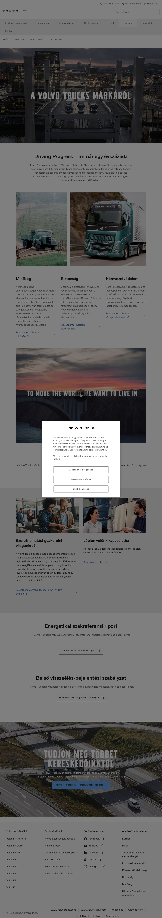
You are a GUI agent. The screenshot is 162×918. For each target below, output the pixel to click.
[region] (81, 459)
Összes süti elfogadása (81, 470)
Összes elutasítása (81, 479)
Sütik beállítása (81, 489)
